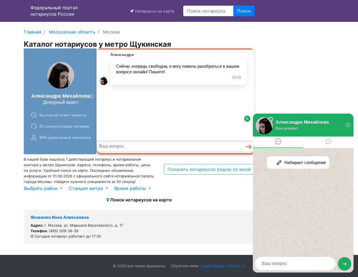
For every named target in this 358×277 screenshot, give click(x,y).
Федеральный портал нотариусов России (54, 11)
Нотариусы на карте (154, 11)
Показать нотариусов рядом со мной (209, 169)
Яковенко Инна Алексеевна (59, 217)
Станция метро (87, 188)
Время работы (130, 188)
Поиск (244, 11)
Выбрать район (41, 188)
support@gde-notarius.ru (223, 266)
